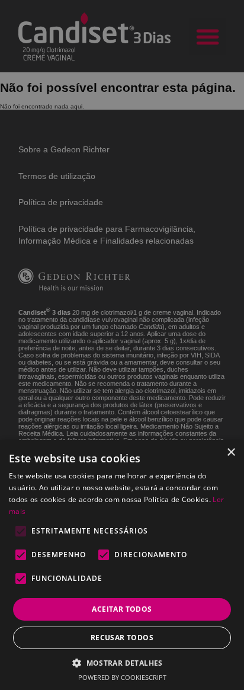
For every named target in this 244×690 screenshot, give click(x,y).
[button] (122, 662)
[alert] (122, 345)
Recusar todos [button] (122, 637)
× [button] (230, 452)
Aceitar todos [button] (122, 609)
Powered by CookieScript (122, 677)
